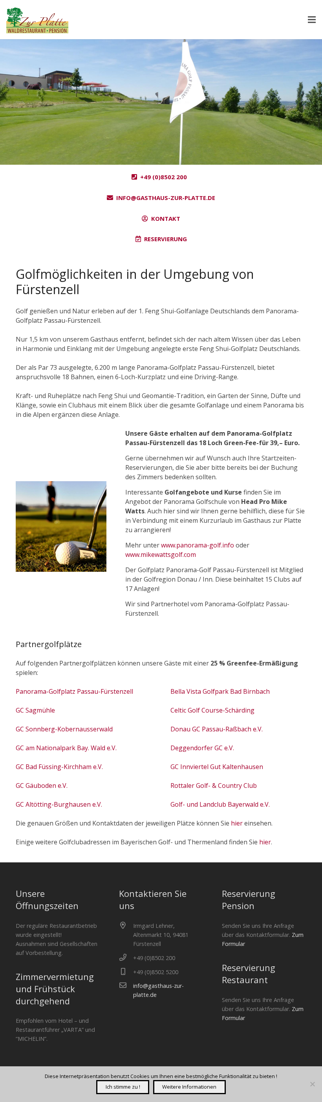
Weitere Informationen (189, 1086)
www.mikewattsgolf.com (160, 554)
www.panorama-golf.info (197, 545)
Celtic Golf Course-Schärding (212, 710)
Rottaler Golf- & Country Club (213, 785)
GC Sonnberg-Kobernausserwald (64, 729)
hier (237, 823)
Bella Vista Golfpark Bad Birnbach (220, 691)
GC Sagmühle (35, 710)
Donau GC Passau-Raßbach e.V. (216, 729)
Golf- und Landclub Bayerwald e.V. (220, 804)
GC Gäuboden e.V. (42, 785)
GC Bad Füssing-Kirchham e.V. (59, 766)
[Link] (37, 19)
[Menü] (312, 19)
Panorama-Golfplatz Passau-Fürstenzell (74, 691)
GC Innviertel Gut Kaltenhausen (216, 766)
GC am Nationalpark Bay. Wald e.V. (66, 748)
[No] (312, 1084)
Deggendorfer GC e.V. (202, 748)
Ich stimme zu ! (123, 1086)
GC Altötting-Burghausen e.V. (59, 804)
